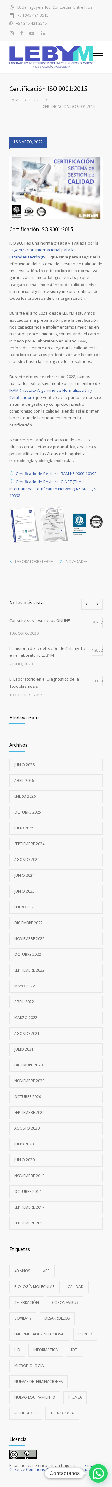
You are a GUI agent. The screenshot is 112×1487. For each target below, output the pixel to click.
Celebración (26, 1302)
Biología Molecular (34, 1286)
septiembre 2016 (29, 1223)
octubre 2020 (27, 1096)
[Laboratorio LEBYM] (51, 57)
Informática (45, 1349)
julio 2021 (24, 1049)
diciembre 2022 (28, 922)
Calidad (76, 1286)
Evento (85, 1334)
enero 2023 (25, 907)
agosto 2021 (27, 1033)
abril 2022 (24, 1001)
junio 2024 (24, 875)
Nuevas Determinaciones (38, 1381)
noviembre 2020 (29, 1080)
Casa (14, 100)
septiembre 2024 (29, 843)
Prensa (75, 1397)
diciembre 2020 (28, 1065)
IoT (74, 1349)
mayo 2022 (24, 986)
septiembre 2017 (29, 1207)
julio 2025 (24, 828)
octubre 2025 (27, 812)
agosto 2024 (27, 859)
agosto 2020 (27, 1128)
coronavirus (65, 1302)
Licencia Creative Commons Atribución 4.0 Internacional (53, 1467)
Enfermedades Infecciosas (39, 1334)
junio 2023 (24, 891)
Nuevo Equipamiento (34, 1397)
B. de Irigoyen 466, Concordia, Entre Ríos (54, 7)
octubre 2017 (27, 1191)
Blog (34, 100)
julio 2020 (24, 1144)
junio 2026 (24, 764)
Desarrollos (57, 1318)
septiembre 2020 (29, 1112)
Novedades (76, 561)
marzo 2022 (25, 1017)
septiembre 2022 (29, 970)
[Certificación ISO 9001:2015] (56, 188)
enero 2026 (25, 796)
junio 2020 (24, 1160)
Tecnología (62, 1413)
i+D (17, 1349)
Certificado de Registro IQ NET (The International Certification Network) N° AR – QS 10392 (52, 488)
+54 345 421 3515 (33, 15)
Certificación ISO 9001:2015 (41, 229)
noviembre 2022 (29, 938)
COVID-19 (22, 1318)
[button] (98, 1473)
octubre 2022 (27, 954)
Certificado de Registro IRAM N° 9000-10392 (56, 473)
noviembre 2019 (29, 1175)
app (46, 1270)
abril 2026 (24, 780)
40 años (22, 1270)
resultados (25, 1413)
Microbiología (29, 1365)
